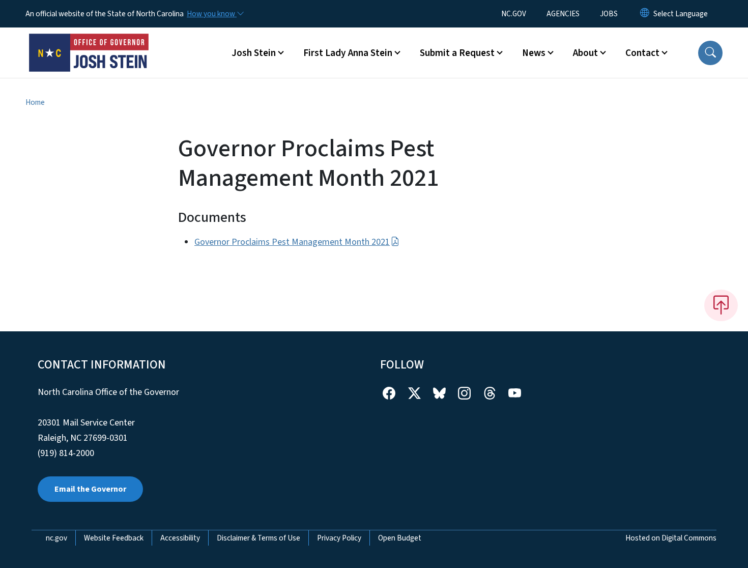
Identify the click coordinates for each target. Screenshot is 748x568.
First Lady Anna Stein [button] (347, 53)
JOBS (609, 13)
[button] (710, 53)
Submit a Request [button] (457, 53)
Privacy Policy (339, 538)
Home (35, 102)
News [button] (533, 53)
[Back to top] (721, 305)
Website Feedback (113, 538)
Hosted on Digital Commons (670, 538)
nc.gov (56, 538)
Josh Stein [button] (254, 53)
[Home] (89, 41)
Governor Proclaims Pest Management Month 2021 (292, 242)
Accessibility (180, 538)
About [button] (585, 53)
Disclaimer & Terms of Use (258, 538)
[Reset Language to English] (644, 13)
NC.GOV (513, 13)
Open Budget (399, 538)
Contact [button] (642, 53)
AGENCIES (563, 13)
